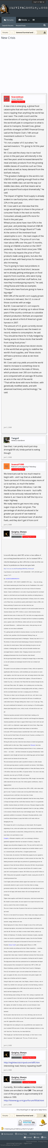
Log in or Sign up (38, 2)
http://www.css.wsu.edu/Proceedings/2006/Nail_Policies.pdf (19, 568)
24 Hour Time (22, 1134)
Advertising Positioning (14, 1143)
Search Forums (7, 25)
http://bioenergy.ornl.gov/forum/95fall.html (24, 1100)
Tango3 (15, 438)
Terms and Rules (31, 1141)
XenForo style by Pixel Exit (29, 1145)
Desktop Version (36, 1134)
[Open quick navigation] (45, 32)
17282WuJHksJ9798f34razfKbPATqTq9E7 (18, 1129)
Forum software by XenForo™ (10, 1145)
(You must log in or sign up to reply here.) (32, 1110)
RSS (44, 1137)
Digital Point (28, 1143)
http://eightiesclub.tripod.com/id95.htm (22, 1062)
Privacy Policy (42, 1141)
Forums (10, 20)
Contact (29, 1137)
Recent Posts (21, 25)
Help (37, 1137)
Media (24, 19)
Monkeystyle (8, 1134)
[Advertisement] (24, 65)
